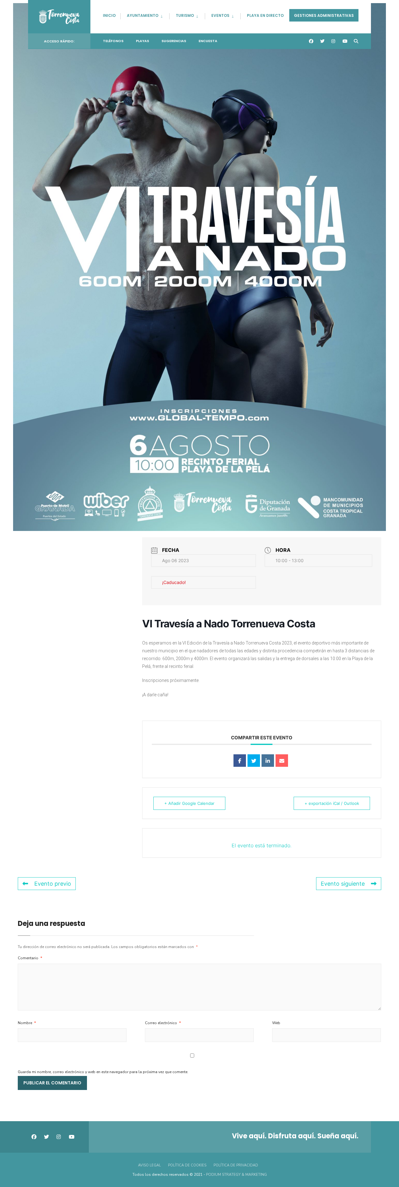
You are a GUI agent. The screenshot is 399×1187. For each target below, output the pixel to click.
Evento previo (52, 883)
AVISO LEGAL (149, 1165)
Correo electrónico (163, 1022)
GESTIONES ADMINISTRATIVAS (324, 15)
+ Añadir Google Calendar (189, 803)
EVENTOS (220, 15)
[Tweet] (254, 760)
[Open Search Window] (356, 41)
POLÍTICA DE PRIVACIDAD (236, 1165)
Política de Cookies (187, 1165)
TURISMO (185, 15)
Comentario (30, 958)
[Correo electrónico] (282, 760)
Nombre (27, 1022)
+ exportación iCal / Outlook (332, 803)
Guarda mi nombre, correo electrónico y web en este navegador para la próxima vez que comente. (103, 1071)
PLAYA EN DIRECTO (265, 15)
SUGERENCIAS (173, 40)
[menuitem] (144, 14)
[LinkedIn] (268, 760)
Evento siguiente (343, 883)
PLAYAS (142, 40)
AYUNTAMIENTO (142, 15)
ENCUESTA (208, 40)
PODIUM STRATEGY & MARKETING (236, 1174)
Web (276, 1022)
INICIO (109, 15)
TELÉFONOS (113, 40)
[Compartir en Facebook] (239, 760)
